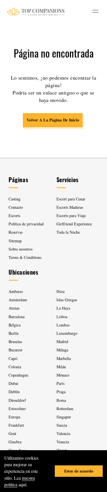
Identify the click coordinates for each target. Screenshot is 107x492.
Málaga (62, 350)
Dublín (14, 391)
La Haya (63, 308)
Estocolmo (17, 408)
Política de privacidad (26, 224)
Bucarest (15, 350)
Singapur (63, 417)
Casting (15, 199)
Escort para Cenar (70, 199)
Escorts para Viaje (71, 215)
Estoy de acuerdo (78, 471)
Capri (13, 358)
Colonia (15, 366)
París (60, 383)
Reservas (16, 232)
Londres (63, 325)
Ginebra (15, 441)
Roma (61, 400)
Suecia (61, 425)
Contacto (16, 207)
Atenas (14, 308)
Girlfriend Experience (74, 224)
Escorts (14, 215)
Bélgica (15, 325)
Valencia (63, 433)
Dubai (13, 383)
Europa (14, 417)
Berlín (14, 333)
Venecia (62, 441)
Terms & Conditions (25, 257)
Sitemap (15, 240)
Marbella (63, 358)
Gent (12, 433)
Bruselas (15, 341)
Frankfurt (16, 425)
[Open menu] (95, 11)
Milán (61, 366)
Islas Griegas (66, 299)
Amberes (16, 291)
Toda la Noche (68, 232)
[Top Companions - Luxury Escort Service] (35, 11)
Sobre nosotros (21, 249)
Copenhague (18, 375)
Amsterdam (18, 299)
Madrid (62, 341)
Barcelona (17, 316)
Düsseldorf (17, 400)
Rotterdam (64, 408)
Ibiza (60, 291)
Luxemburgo (66, 333)
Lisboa (61, 316)
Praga (61, 391)
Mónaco (62, 375)
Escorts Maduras (69, 207)
